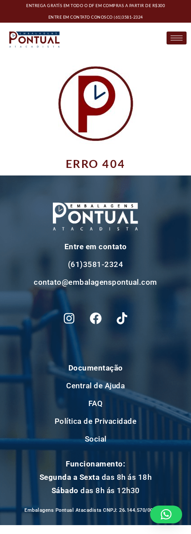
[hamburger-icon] (177, 38)
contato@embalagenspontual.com (95, 282)
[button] (166, 514)
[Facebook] (95, 318)
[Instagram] (69, 318)
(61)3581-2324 (128, 17)
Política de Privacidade (96, 421)
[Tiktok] (122, 318)
